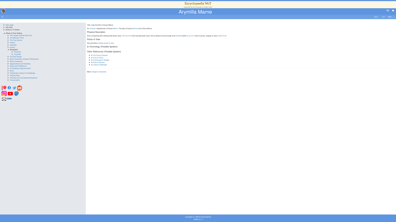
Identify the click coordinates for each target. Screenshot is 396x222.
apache (3, 11)
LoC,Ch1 (191, 36)
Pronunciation (15, 80)
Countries (17, 54)
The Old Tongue (16, 56)
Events (12, 47)
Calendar (13, 45)
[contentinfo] (376, 17)
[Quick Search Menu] (388, 11)
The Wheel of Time (17, 38)
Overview (17, 52)
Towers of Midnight (100, 65)
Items (12, 70)
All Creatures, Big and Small (20, 68)
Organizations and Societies (20, 63)
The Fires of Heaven (100, 55)
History (12, 42)
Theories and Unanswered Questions (23, 78)
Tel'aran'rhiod (15, 75)
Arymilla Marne (195, 11)
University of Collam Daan (203, 7)
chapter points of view (106, 43)
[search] (388, 11)
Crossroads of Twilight (101, 60)
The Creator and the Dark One (21, 35)
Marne (115, 28)
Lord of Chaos (98, 57)
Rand (178, 36)
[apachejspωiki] (3, 11)
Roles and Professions (18, 66)
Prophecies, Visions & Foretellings (22, 73)
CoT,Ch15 (222, 36)
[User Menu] (393, 11)
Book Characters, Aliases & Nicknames (24, 59)
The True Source (16, 40)
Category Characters (98, 72)
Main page (9, 25)
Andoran (93, 28)
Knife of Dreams (99, 62)
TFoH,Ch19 (127, 36)
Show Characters (16, 61)
